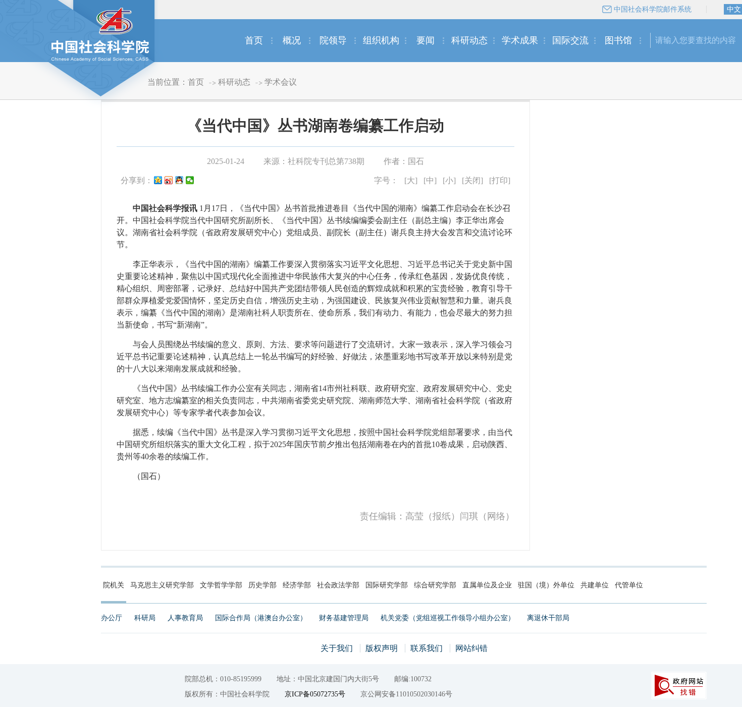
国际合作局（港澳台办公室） (261, 618)
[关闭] (472, 180)
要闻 (425, 40)
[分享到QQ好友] (179, 180)
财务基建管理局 (343, 618)
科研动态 (469, 40)
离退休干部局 (548, 618)
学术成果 (520, 40)
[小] (449, 180)
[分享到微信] (190, 180)
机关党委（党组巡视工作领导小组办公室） (448, 618)
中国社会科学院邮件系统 (653, 9)
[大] (410, 180)
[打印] (499, 180)
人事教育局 (185, 618)
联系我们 (426, 648)
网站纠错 (471, 648)
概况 (292, 40)
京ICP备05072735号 (315, 694)
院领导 (333, 40)
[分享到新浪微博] (169, 180)
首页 (254, 40)
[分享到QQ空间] (158, 180)
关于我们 (337, 648)
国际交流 (570, 40)
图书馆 (618, 40)
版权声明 (381, 648)
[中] (430, 180)
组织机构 (381, 40)
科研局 (144, 618)
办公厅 (111, 618)
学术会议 (280, 82)
